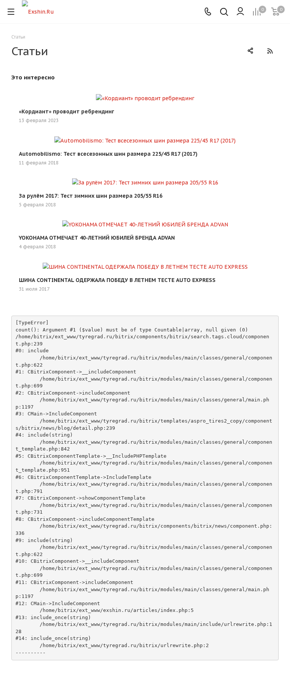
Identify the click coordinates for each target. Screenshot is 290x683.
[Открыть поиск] (224, 13)
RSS (270, 51)
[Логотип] (38, 11)
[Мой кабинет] (240, 11)
